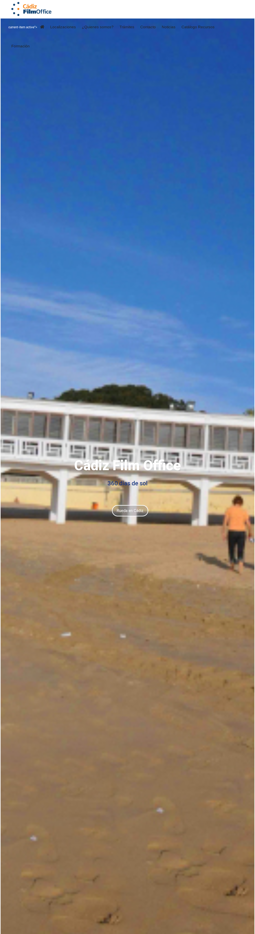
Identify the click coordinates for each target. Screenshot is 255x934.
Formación (20, 46)
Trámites (127, 27)
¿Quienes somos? (98, 27)
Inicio (42, 27)
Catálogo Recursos (198, 27)
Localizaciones (63, 27)
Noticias (169, 27)
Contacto (148, 27)
